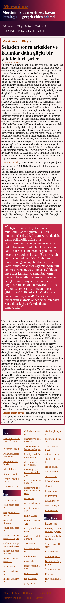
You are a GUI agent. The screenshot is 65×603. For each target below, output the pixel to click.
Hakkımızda (41, 26)
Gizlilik (42, 31)
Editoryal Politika (27, 31)
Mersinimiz (15, 6)
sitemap (39, 598)
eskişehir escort (10, 162)
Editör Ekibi (9, 31)
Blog (19, 26)
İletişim (28, 26)
